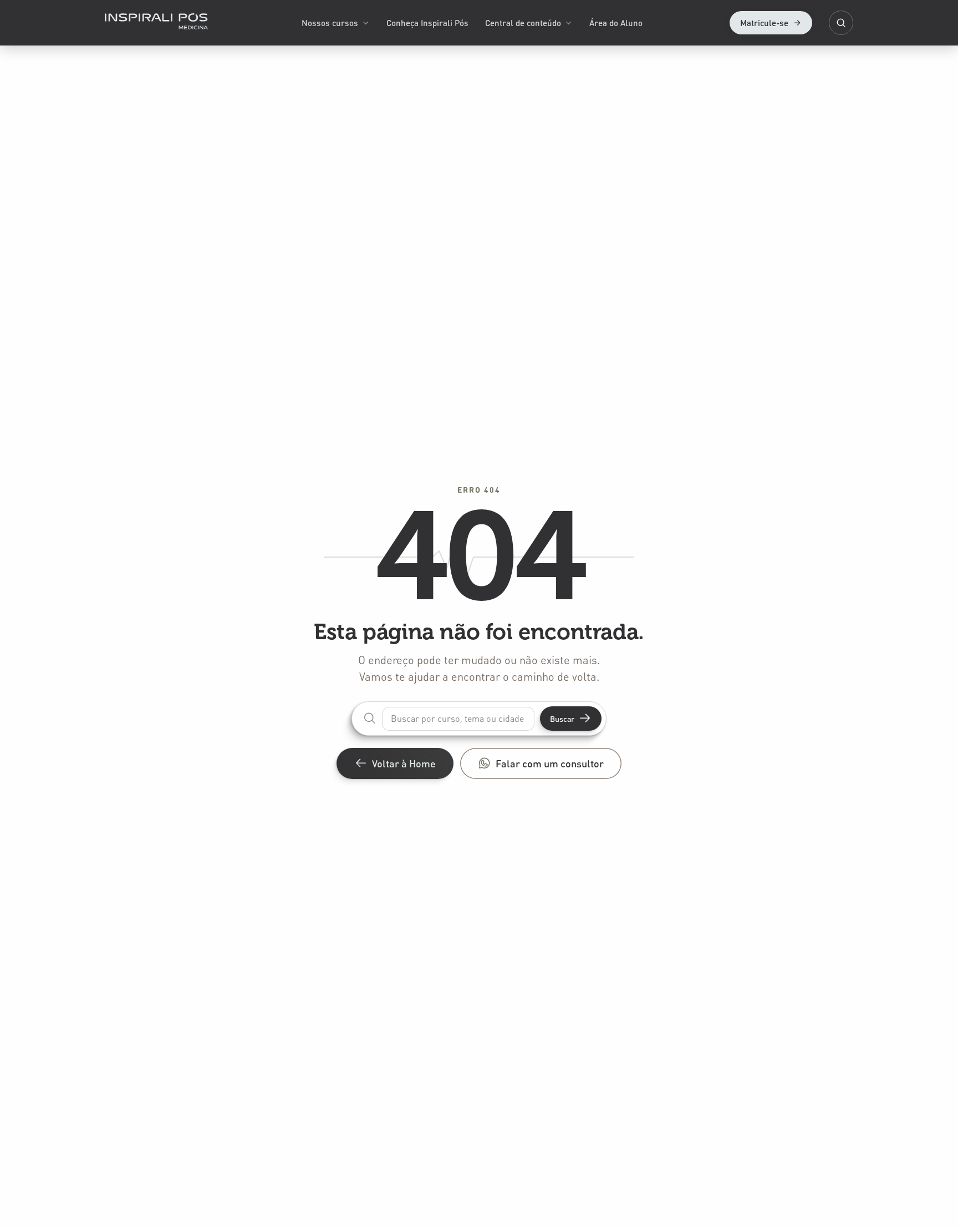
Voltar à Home (404, 763)
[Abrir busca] (841, 23)
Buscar (562, 719)
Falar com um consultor (550, 763)
